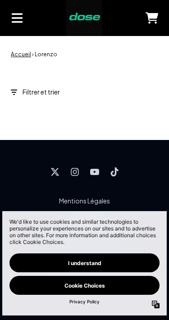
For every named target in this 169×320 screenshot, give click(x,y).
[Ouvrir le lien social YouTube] (95, 172)
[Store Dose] (84, 18)
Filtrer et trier (41, 92)
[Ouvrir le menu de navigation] (17, 18)
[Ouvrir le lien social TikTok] (114, 172)
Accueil (21, 54)
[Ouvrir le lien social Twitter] (55, 172)
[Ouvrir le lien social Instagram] (75, 172)
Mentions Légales (84, 201)
